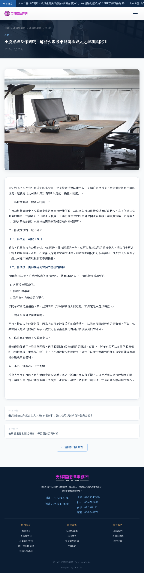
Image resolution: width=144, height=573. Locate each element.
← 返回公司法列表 (72, 447)
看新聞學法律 (72, 540)
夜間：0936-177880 (56, 504)
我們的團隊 (118, 535)
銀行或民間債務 (26, 545)
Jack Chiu (78, 567)
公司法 (48, 28)
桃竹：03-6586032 (87, 502)
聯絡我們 (117, 530)
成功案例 (72, 535)
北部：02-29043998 (88, 497)
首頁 (6, 28)
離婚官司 (26, 530)
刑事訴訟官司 (26, 540)
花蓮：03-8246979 (87, 512)
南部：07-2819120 (87, 507)
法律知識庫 (19, 28)
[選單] (135, 13)
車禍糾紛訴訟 (26, 551)
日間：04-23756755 (56, 498)
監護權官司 (26, 535)
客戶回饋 (117, 540)
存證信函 (72, 545)
